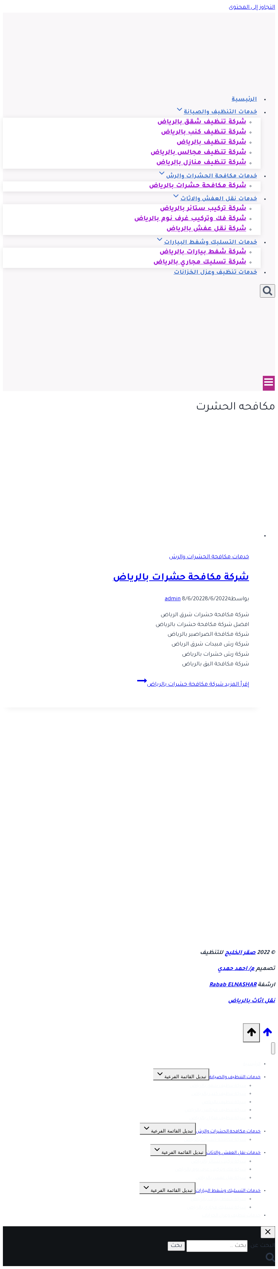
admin (173, 599)
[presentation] (132, 487)
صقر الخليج (240, 953)
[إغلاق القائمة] (273, 1048)
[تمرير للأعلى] (267, 1035)
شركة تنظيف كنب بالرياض (218, 1094)
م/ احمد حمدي (236, 969)
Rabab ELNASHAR (232, 985)
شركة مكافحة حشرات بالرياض (197, 186)
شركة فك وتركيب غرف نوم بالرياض (210, 1169)
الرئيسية (244, 100)
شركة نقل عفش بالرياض (206, 229)
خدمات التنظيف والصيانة (235, 1077)
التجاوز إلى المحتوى (252, 8)
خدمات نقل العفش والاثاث (233, 1153)
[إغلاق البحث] (268, 1232)
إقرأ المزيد (198, 685)
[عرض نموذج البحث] (267, 291)
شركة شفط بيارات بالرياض (218, 1199)
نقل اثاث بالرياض (251, 1001)
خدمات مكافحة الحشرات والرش (209, 557)
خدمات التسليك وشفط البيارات (228, 1191)
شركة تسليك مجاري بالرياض (199, 262)
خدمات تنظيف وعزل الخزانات (215, 273)
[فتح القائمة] (268, 383)
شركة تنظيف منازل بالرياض (201, 163)
